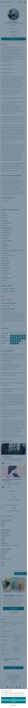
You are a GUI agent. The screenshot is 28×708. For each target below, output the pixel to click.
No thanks (13, 701)
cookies (6, 692)
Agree (13, 698)
